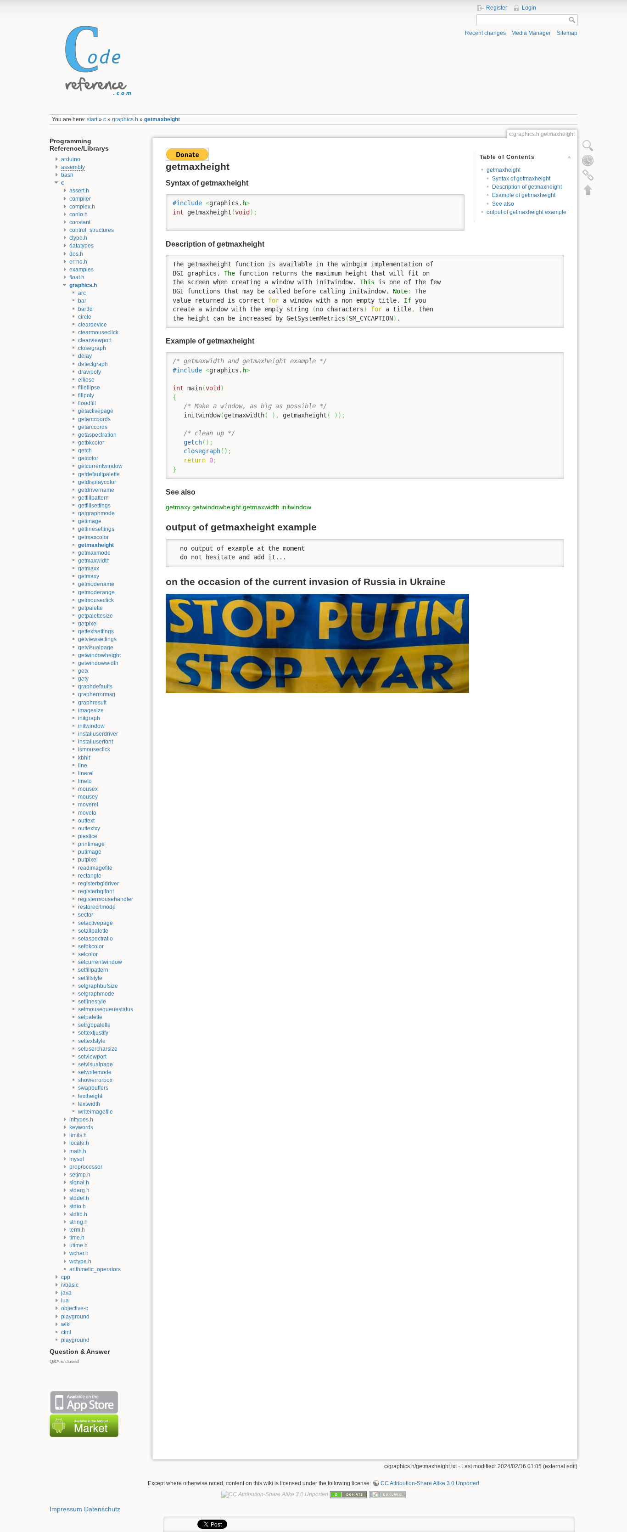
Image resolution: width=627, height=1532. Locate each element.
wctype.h (80, 1261)
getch (85, 450)
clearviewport (95, 340)
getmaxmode (94, 553)
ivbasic (69, 1285)
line (82, 765)
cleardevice (92, 324)
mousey (88, 797)
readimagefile (95, 868)
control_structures (91, 230)
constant (79, 222)
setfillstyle (90, 978)
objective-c (74, 1308)
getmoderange (96, 592)
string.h (78, 1222)
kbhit (84, 758)
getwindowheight (99, 655)
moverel (88, 804)
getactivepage (95, 411)
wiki (66, 1324)
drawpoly (89, 372)
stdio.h (77, 1206)
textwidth (89, 1104)
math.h (77, 1151)
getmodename (96, 584)
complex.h (82, 206)
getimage (89, 521)
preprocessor (85, 1167)
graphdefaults (95, 686)
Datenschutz (102, 1509)
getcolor (88, 458)
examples (81, 269)
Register (496, 8)
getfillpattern (93, 498)
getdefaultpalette (99, 474)
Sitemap (567, 33)
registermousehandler (105, 899)
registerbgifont (96, 891)
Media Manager (531, 33)
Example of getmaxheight (523, 195)
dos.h (76, 254)
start (92, 119)
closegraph (92, 348)
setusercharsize (98, 1049)
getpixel (88, 623)
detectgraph (93, 364)
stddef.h (79, 1198)
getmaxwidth (94, 561)
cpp (65, 1277)
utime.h (78, 1245)
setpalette (90, 1017)
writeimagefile (95, 1112)
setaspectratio (95, 938)
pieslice (87, 836)
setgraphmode (96, 994)
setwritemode (95, 1072)
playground (75, 1316)
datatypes (81, 245)
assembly (73, 167)
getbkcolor (91, 442)
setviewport (92, 1056)
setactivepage (95, 923)
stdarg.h (79, 1190)
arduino (70, 159)
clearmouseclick (98, 332)
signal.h (79, 1182)
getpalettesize (95, 616)
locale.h (79, 1143)
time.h (76, 1237)
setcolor (88, 954)
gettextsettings (96, 631)
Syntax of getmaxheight (521, 178)
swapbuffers (93, 1088)
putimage (89, 852)
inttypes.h (81, 1119)
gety (83, 679)
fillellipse (89, 387)
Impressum (66, 1509)
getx (83, 671)
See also (503, 204)
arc (82, 293)
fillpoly (86, 395)
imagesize (91, 710)
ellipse (86, 380)
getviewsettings (97, 639)
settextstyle (92, 1041)
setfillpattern (93, 970)
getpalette (90, 608)
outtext (86, 820)
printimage (91, 844)
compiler (80, 199)
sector (85, 915)
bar (82, 301)
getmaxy (88, 576)
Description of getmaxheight (527, 187)
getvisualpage (95, 647)
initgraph (89, 718)
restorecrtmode (97, 907)
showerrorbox (95, 1080)
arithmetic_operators (95, 1269)
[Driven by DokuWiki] (387, 1494)
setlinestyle (92, 1001)
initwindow (91, 726)
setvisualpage (95, 1064)
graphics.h (125, 119)
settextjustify (93, 1033)
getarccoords (94, 419)
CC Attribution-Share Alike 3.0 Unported (430, 1483)
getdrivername (96, 490)
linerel (86, 773)
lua (65, 1300)
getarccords (92, 427)
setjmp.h (79, 1175)
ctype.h (78, 238)
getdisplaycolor (97, 482)
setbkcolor (91, 946)
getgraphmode (96, 513)
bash (67, 175)
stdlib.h (78, 1214)
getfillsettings (94, 505)
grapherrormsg (96, 694)
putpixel (88, 859)
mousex (88, 789)
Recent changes (485, 33)
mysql (76, 1159)
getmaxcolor (93, 537)
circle (84, 317)
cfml (66, 1332)
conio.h (78, 214)
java (66, 1293)
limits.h (78, 1135)
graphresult (92, 702)
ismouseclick (94, 749)
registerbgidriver (98, 883)
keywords (81, 1127)
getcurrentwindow (100, 466)
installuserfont (95, 741)
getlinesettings (96, 529)
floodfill (87, 403)
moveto (87, 813)
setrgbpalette (94, 1025)
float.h (76, 277)
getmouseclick (96, 600)
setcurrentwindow (100, 962)
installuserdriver (98, 734)
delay (85, 356)
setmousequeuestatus (105, 1009)
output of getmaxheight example (526, 212)
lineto (85, 781)
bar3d (85, 309)
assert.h (79, 190)
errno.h (78, 262)
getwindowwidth (98, 663)
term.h (77, 1230)
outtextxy (89, 828)
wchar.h (79, 1253)
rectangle (89, 876)
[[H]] (95, 58)
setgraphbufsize (98, 986)
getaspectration (97, 435)
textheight (90, 1096)
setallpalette (93, 931)
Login (529, 8)
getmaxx (88, 568)
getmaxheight (162, 119)
